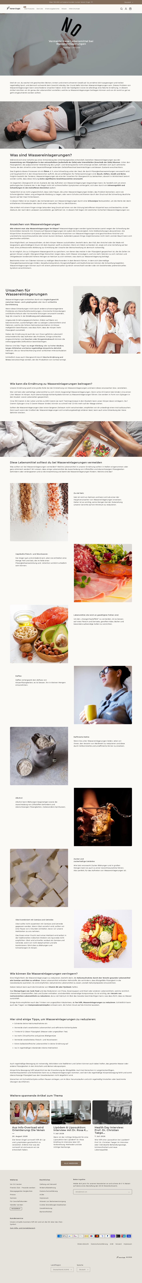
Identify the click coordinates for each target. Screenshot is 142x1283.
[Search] (121, 8)
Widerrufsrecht (83, 1244)
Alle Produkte (29, 9)
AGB (111, 1244)
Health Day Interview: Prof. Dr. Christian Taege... (109, 1130)
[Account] (126, 8)
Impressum (44, 1198)
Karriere (13, 1198)
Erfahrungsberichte (52, 9)
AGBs (42, 1194)
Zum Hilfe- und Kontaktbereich (22, 1228)
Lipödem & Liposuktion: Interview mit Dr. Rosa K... (70, 1129)
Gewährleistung (46, 1208)
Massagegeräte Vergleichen (21, 1191)
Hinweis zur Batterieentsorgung (53, 1201)
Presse (13, 1194)
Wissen (64, 9)
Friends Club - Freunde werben (22, 1188)
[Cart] (130, 8)
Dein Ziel (40, 9)
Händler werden (16, 1205)
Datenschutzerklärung (49, 1191)
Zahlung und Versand (48, 1184)
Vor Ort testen (16, 1184)
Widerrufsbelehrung (48, 1188)
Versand (118, 1244)
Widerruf (16, 1208)
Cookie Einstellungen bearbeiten (53, 1205)
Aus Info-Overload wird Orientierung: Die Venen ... (28, 1130)
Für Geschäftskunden (18, 1201)
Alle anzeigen (71, 1163)
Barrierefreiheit (46, 1212)
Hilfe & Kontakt (74, 9)
